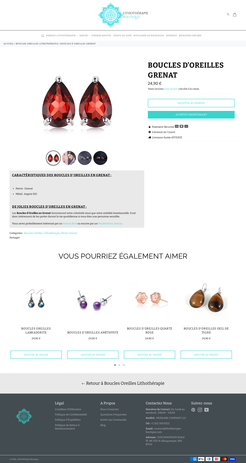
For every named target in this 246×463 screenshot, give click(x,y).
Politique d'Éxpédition (68, 419)
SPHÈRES (171, 35)
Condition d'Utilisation (68, 409)
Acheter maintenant (191, 114)
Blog (103, 425)
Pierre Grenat (69, 233)
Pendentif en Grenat (110, 223)
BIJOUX (84, 35)
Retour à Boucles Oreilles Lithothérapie (124, 383)
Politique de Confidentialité (71, 414)
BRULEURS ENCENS (190, 35)
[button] (115, 365)
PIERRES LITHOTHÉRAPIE (61, 35)
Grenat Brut (70, 223)
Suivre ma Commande (113, 419)
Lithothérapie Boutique (28, 459)
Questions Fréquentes (113, 414)
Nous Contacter (109, 409)
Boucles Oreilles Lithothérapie (42, 233)
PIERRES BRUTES (101, 35)
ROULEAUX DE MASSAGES (149, 35)
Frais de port (171, 88)
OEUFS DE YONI (122, 35)
